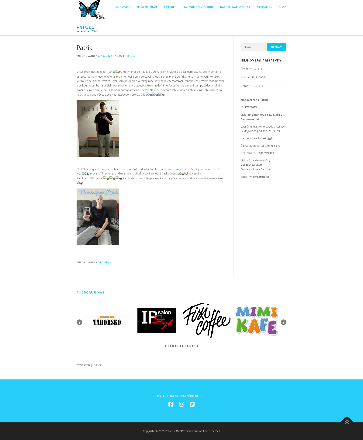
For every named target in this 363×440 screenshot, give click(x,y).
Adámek (246, 77)
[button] (79, 322)
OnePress (182, 431)
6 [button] (183, 346)
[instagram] (181, 404)
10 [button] (197, 346)
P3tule (85, 27)
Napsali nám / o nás (235, 7)
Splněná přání (147, 7)
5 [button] (180, 346)
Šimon (245, 69)
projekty (105, 262)
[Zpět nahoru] (347, 422)
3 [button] (173, 346)
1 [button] (166, 346)
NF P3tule (123, 7)
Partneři (170, 7)
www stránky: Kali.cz (89, 365)
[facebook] (171, 404)
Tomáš (245, 86)
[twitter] (192, 404)
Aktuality (264, 7)
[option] (107, 320)
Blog (282, 7)
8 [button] (190, 346)
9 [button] (193, 346)
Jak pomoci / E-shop (199, 7)
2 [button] (169, 346)
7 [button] (186, 346)
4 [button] (176, 346)
